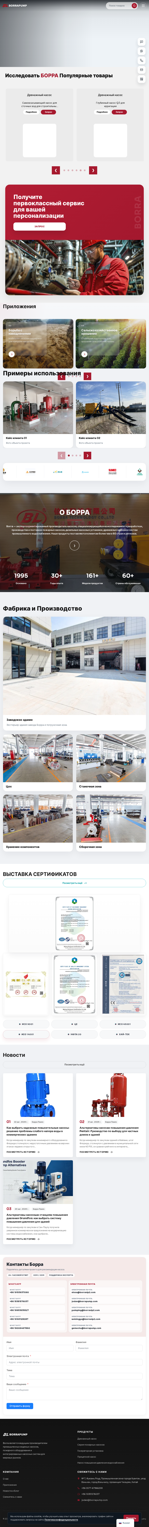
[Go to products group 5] (80, 170)
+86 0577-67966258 (92, 1488)
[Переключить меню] (143, 5)
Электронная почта (18, 1356)
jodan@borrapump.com (94, 1500)
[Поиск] (134, 5)
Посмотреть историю (21, 1152)
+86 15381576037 (90, 1494)
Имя (9, 1342)
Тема (9, 1370)
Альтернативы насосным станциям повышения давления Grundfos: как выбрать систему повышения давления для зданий (37, 1218)
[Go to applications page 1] (69, 376)
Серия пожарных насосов (90, 1444)
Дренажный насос (87, 1438)
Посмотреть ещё (72, 883)
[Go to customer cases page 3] (76, 455)
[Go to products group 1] (64, 170)
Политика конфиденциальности (61, 1519)
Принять (131, 1518)
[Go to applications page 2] (72, 376)
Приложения (10, 1485)
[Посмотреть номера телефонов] (142, 60)
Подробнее (17, 41)
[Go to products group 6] (85, 170)
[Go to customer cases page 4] (80, 455)
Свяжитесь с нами (12, 1497)
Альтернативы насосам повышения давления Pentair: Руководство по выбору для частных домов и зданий (109, 1131)
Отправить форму (20, 1405)
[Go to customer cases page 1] (69, 455)
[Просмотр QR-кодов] (142, 79)
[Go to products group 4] (76, 170)
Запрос (48, 112)
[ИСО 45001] (74, 984)
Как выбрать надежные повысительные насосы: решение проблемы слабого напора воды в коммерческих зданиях (38, 1131)
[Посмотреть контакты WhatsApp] (142, 51)
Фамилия (81, 1342)
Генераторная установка (90, 1451)
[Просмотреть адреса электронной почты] (142, 70)
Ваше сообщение (16, 1384)
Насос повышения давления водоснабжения (39, 96)
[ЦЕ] (26, 984)
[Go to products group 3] (72, 170)
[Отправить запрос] (142, 42)
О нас (6, 1479)
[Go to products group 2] (68, 170)
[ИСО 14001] (123, 984)
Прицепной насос (86, 1457)
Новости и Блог (11, 1491)
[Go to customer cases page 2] (72, 455)
